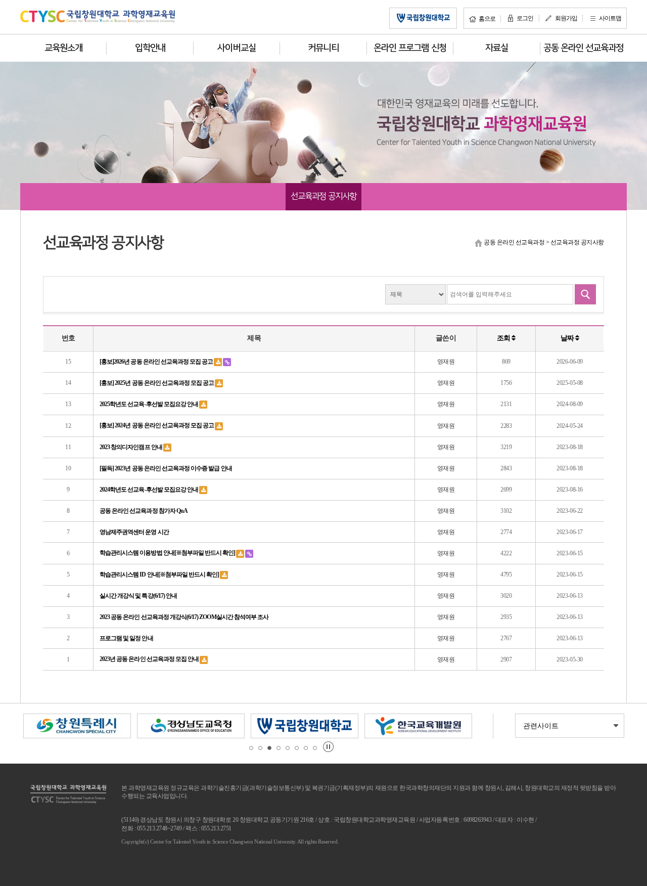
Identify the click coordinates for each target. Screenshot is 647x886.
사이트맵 (610, 18)
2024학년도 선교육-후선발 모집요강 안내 (149, 489)
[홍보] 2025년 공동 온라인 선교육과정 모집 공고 (157, 382)
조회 (504, 338)
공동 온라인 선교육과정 (583, 48)
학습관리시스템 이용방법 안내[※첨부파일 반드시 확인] (168, 552)
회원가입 (566, 18)
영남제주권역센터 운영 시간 (134, 532)
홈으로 (487, 18)
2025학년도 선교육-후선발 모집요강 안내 (149, 404)
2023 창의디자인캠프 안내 (131, 447)
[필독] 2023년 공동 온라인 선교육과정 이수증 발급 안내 (166, 468)
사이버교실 (236, 48)
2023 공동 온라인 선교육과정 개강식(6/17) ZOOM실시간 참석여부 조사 (184, 617)
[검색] (585, 294)
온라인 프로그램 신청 (410, 48)
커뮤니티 (323, 48)
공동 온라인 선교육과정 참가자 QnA (144, 510)
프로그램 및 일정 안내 (126, 638)
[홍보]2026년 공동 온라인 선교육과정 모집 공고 (157, 361)
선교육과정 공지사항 (323, 196)
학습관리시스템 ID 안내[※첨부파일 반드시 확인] (160, 574)
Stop (328, 746)
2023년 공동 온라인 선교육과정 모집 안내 (150, 658)
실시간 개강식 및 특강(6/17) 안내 (138, 595)
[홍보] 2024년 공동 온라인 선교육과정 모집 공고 (157, 425)
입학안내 (150, 48)
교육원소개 (63, 48)
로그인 (525, 18)
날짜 (568, 338)
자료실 (496, 48)
